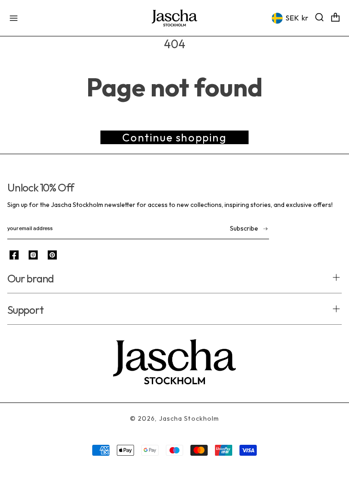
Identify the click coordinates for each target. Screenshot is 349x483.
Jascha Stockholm (189, 418)
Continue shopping (174, 137)
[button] (13, 18)
